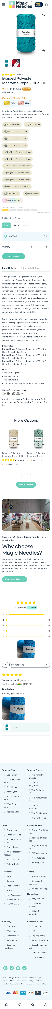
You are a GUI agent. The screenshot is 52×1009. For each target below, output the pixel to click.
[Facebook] (5, 968)
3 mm (17, 226)
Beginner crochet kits (38, 839)
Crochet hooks (12, 830)
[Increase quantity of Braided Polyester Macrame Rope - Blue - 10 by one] (46, 247)
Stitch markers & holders (13, 841)
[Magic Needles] (20, 4)
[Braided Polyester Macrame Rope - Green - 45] (38, 438)
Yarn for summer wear (38, 799)
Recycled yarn (12, 811)
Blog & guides (37, 862)
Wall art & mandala (35, 905)
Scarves (9, 890)
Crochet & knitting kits (38, 832)
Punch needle (12, 859)
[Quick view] (18, 444)
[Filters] (5, 665)
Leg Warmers (12, 904)
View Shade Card (14, 200)
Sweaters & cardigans (35, 882)
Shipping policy (38, 935)
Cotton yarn (11, 774)
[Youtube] (18, 968)
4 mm (26, 226)
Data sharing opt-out (38, 946)
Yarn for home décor (36, 792)
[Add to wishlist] (43, 15)
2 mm (7, 226)
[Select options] (13, 444)
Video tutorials (38, 858)
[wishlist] (19, 1004)
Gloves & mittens (14, 899)
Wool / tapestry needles (12, 853)
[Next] (30, 474)
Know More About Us (14, 579)
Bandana (10, 881)
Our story (10, 926)
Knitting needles (13, 834)
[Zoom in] (43, 51)
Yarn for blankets (39, 813)
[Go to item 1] (26, 649)
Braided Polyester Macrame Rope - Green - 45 (36, 455)
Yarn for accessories (34, 807)
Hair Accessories (13, 895)
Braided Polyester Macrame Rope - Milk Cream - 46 (12, 455)
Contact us (36, 926)
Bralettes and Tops (39, 888)
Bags (8, 876)
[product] (6, 1004)
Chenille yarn (12, 787)
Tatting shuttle (13, 864)
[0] (46, 4)
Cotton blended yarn (12, 781)
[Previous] (22, 474)
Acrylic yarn (11, 791)
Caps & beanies (13, 885)
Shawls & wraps (39, 876)
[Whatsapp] (24, 968)
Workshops (11, 931)
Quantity (6, 246)
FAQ (33, 931)
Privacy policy (37, 957)
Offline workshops (39, 853)
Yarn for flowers (38, 818)
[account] (45, 1004)
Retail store (11, 940)
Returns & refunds (39, 940)
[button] (8, 74)
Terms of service (38, 952)
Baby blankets (37, 898)
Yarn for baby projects (36, 776)
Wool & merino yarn (12, 806)
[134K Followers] (12, 968)
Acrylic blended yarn (12, 798)
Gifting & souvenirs (34, 912)
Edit (46, 236)
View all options (26, 484)
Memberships (12, 935)
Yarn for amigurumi (34, 784)
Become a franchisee (9, 946)
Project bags (12, 847)
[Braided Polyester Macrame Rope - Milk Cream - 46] (13, 438)
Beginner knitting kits (38, 847)
